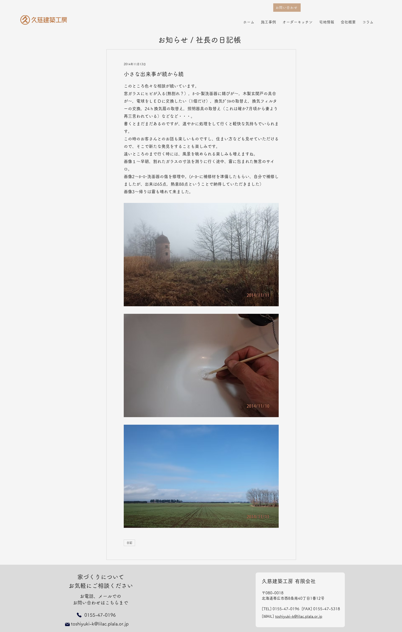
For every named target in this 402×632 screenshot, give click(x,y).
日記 (129, 542)
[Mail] (67, 624)
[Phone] (79, 615)
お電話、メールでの (100, 596)
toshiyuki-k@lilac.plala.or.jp (298, 616)
